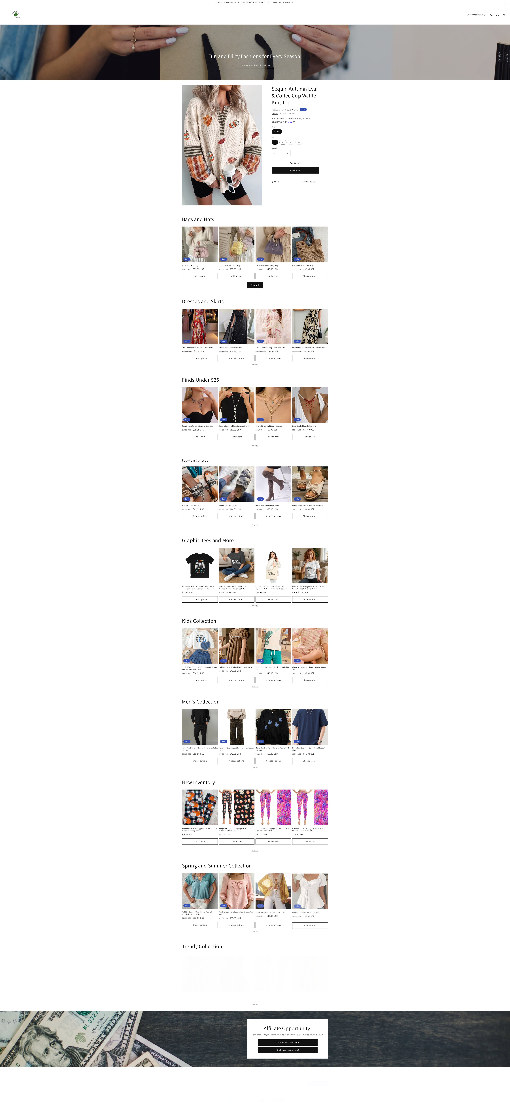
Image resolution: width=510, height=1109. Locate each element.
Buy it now (295, 170)
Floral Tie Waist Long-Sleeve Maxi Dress (271, 348)
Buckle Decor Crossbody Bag (267, 266)
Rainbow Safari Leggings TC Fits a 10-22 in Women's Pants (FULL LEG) (309, 830)
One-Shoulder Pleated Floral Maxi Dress (197, 348)
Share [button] (276, 182)
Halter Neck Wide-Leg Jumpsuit (194, 993)
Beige (276, 132)
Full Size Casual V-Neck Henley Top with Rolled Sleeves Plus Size (197, 913)
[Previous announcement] (5, 2)
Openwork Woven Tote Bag (302, 266)
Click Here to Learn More (287, 1042)
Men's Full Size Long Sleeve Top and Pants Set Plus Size (200, 749)
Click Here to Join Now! (288, 1050)
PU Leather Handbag (190, 266)
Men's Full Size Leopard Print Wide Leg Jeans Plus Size (236, 749)
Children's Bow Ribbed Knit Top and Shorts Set (309, 668)
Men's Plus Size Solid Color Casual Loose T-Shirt (309, 749)
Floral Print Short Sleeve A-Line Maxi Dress (308, 348)
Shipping (275, 113)
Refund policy (214, 1103)
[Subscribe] (227, 1080)
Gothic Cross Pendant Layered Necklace (197, 426)
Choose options (310, 276)
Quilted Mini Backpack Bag (229, 266)
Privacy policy (226, 1103)
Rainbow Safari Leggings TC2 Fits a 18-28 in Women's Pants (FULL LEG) (273, 830)
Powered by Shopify (200, 1103)
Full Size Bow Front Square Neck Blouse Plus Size (236, 913)
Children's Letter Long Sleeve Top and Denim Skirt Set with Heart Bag (199, 668)
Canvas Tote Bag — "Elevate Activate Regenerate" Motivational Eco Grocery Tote (272, 588)
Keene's (190, 1103)
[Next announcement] (505, 2)
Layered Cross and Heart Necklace (269, 426)
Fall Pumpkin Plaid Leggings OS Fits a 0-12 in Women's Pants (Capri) (199, 830)
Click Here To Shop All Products (255, 65)
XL (300, 143)
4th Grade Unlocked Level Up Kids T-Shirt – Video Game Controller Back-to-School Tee (198, 588)
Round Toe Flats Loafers (228, 505)
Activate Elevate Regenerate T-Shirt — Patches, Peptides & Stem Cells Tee (233, 588)
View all (255, 285)
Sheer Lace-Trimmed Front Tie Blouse (270, 912)
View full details (309, 182)
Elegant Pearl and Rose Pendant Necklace (235, 426)
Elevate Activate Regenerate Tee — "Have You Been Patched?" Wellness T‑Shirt (310, 588)
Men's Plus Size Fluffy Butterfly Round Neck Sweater (272, 749)
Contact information (268, 1103)
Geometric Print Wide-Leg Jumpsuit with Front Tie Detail (234, 994)
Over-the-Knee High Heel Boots (268, 505)
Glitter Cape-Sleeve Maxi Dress (230, 348)
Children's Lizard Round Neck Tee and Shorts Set (273, 668)
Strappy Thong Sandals (191, 505)
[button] (5, 15)
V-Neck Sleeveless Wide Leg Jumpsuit (306, 993)
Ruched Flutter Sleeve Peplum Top (305, 912)
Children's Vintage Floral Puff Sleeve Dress (235, 667)
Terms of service (239, 1103)
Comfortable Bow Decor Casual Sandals (308, 505)
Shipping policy (253, 1103)
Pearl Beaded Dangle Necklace (304, 426)
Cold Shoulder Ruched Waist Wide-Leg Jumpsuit (270, 994)
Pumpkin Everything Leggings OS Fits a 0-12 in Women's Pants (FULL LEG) (236, 830)
